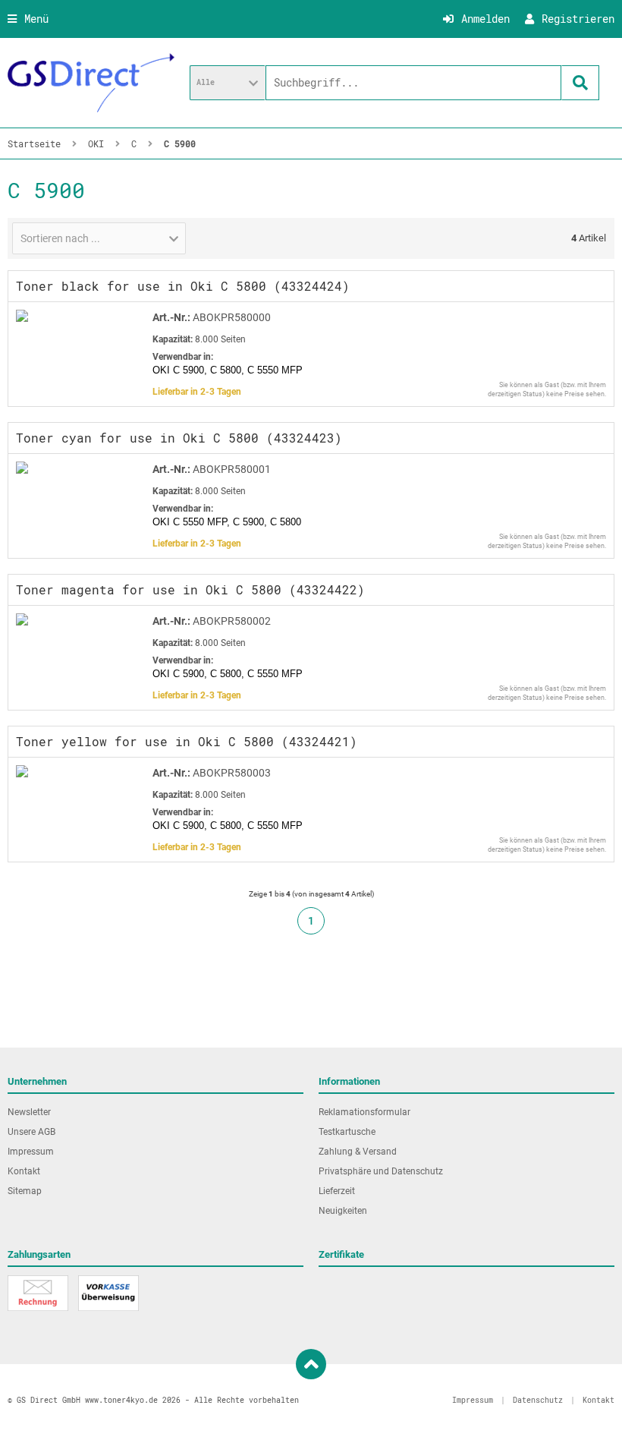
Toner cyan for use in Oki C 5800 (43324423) (179, 438)
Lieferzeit (337, 1191)
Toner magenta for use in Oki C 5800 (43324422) (190, 589)
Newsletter (29, 1112)
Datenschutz (538, 1400)
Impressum (31, 1151)
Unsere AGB (31, 1132)
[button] (227, 82)
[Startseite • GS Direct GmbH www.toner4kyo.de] (91, 82)
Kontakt (24, 1171)
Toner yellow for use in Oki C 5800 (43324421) (186, 741)
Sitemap (25, 1191)
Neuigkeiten (343, 1210)
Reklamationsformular (364, 1112)
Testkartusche (347, 1132)
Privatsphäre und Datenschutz (381, 1171)
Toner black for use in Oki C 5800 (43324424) (183, 286)
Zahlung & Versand (358, 1151)
